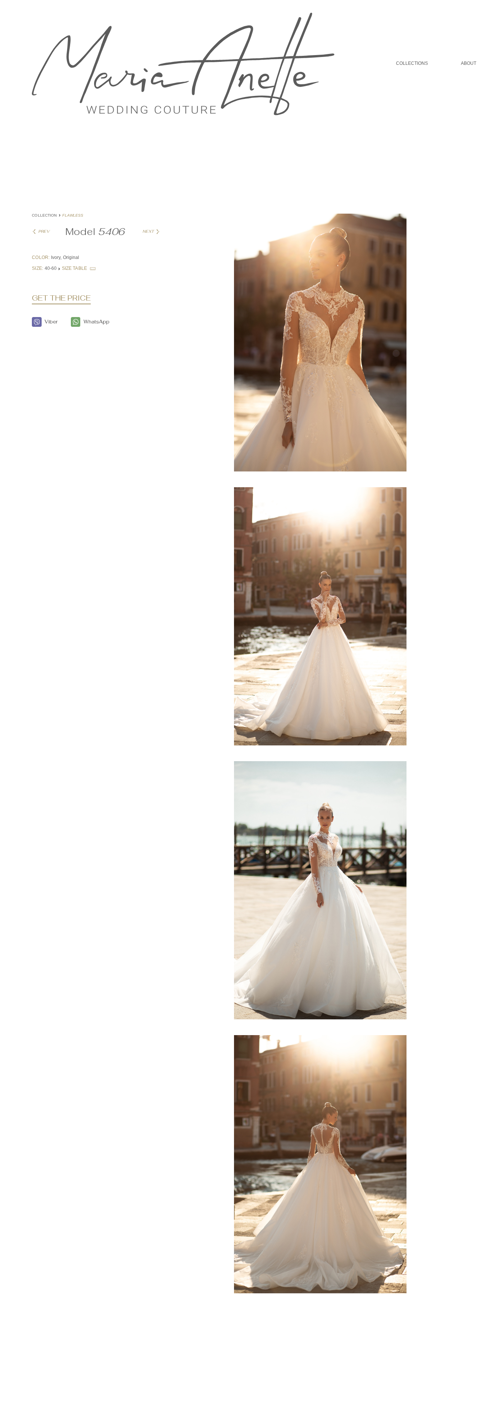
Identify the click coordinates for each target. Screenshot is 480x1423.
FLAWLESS (72, 215)
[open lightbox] (320, 350)
